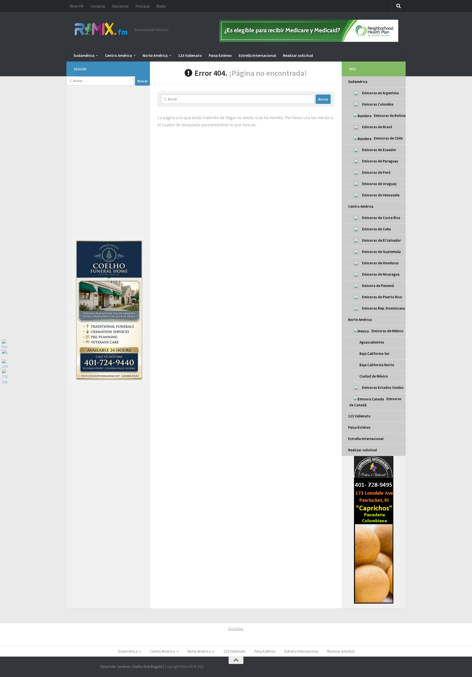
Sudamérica (84, 55)
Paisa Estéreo (220, 55)
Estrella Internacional (257, 55)
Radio (161, 6)
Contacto (97, 6)
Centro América (118, 55)
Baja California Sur (374, 353)
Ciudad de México (373, 376)
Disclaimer (120, 6)
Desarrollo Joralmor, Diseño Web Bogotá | (132, 666)
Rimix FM (76, 6)
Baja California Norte (376, 364)
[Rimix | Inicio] (101, 29)
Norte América (155, 55)
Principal (143, 6)
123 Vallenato (190, 55)
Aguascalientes (371, 342)
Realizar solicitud (298, 55)
